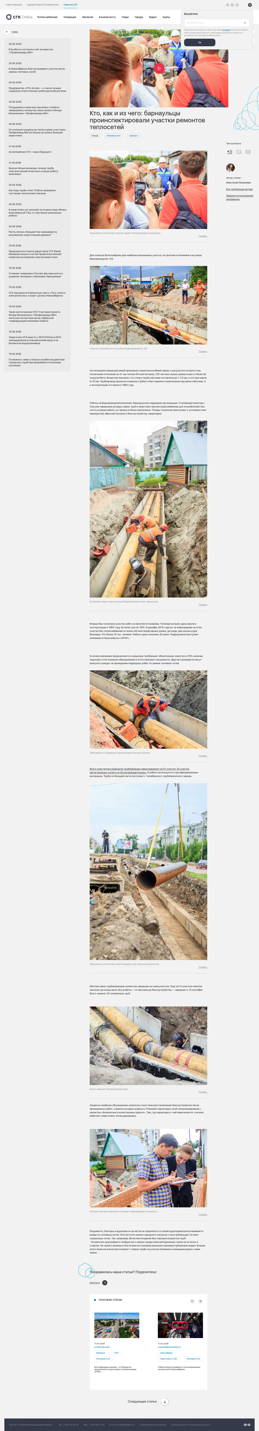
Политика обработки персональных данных (190, 1425)
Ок (199, 42)
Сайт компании (14, 4)
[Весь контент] (229, 152)
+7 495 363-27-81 (96, 1425)
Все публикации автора (239, 189)
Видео (153, 17)
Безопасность (107, 17)
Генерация (70, 17)
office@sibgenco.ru (127, 1425)
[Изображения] (238, 152)
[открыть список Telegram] (232, 4)
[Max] (237, 4)
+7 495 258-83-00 (70, 1425)
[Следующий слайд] (200, 1301)
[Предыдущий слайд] (192, 1301)
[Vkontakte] (227, 4)
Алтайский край (101, 1347)
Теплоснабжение (47, 17)
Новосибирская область (169, 1347)
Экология (87, 17)
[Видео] (248, 152)
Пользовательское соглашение (153, 1425)
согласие (226, 30)
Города (139, 17)
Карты (166, 17)
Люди (125, 17)
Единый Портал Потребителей (42, 4)
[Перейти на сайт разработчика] (247, 1425)
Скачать (203, 236)
